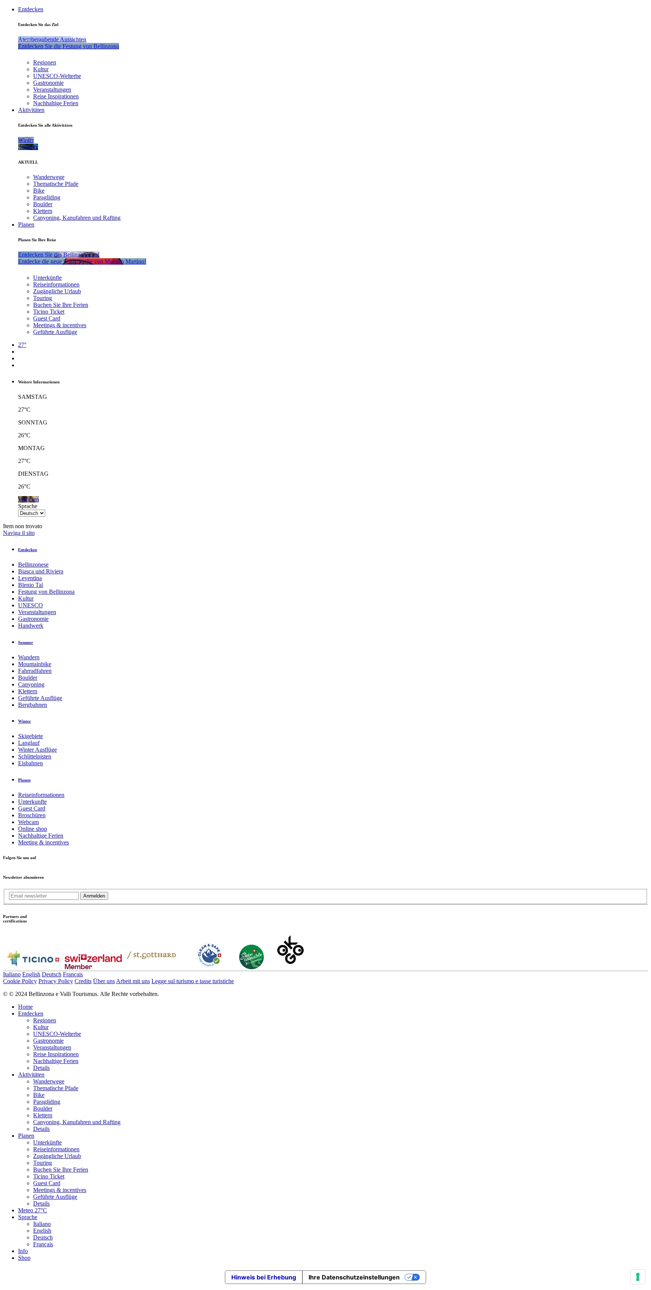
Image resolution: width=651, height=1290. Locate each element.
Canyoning (31, 684)
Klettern (42, 211)
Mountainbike (34, 664)
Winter (24, 721)
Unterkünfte (47, 277)
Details (41, 1068)
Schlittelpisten (34, 756)
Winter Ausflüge (37, 749)
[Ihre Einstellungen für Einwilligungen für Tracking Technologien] (638, 1277)
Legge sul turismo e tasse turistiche (192, 981)
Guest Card (46, 318)
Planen (26, 224)
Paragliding (46, 197)
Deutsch (51, 974)
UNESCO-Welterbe (57, 76)
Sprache (27, 506)
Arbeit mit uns (133, 981)
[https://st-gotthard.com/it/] (151, 967)
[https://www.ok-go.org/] (290, 967)
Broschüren (32, 815)
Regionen (44, 62)
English (31, 974)
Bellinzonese (33, 564)
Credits (83, 981)
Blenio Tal (30, 585)
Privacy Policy (55, 981)
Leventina (30, 578)
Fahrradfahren (35, 671)
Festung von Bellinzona (46, 591)
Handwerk (30, 625)
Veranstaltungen (52, 89)
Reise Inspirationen (56, 96)
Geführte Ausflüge (55, 332)
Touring (42, 298)
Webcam (28, 822)
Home (25, 1007)
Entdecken (30, 9)
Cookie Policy (20, 981)
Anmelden (94, 896)
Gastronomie (48, 83)
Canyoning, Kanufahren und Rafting (77, 217)
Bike (38, 190)
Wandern (29, 657)
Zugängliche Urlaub (57, 291)
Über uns (104, 981)
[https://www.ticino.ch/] (33, 967)
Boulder (42, 204)
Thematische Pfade (55, 184)
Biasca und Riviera (40, 571)
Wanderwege (48, 177)
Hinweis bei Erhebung (263, 1277)
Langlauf (29, 743)
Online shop (32, 829)
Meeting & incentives (43, 842)
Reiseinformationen (56, 284)
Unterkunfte (32, 801)
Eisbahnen (30, 763)
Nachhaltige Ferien (55, 103)
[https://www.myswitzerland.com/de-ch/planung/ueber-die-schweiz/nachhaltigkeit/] (251, 967)
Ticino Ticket (48, 311)
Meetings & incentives (59, 325)
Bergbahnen (32, 705)
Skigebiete (30, 736)
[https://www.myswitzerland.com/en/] (93, 967)
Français (73, 974)
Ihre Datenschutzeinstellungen (354, 1277)
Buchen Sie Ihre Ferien (60, 305)
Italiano (12, 974)
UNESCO (30, 605)
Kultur (41, 69)
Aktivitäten (31, 110)
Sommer (25, 642)
